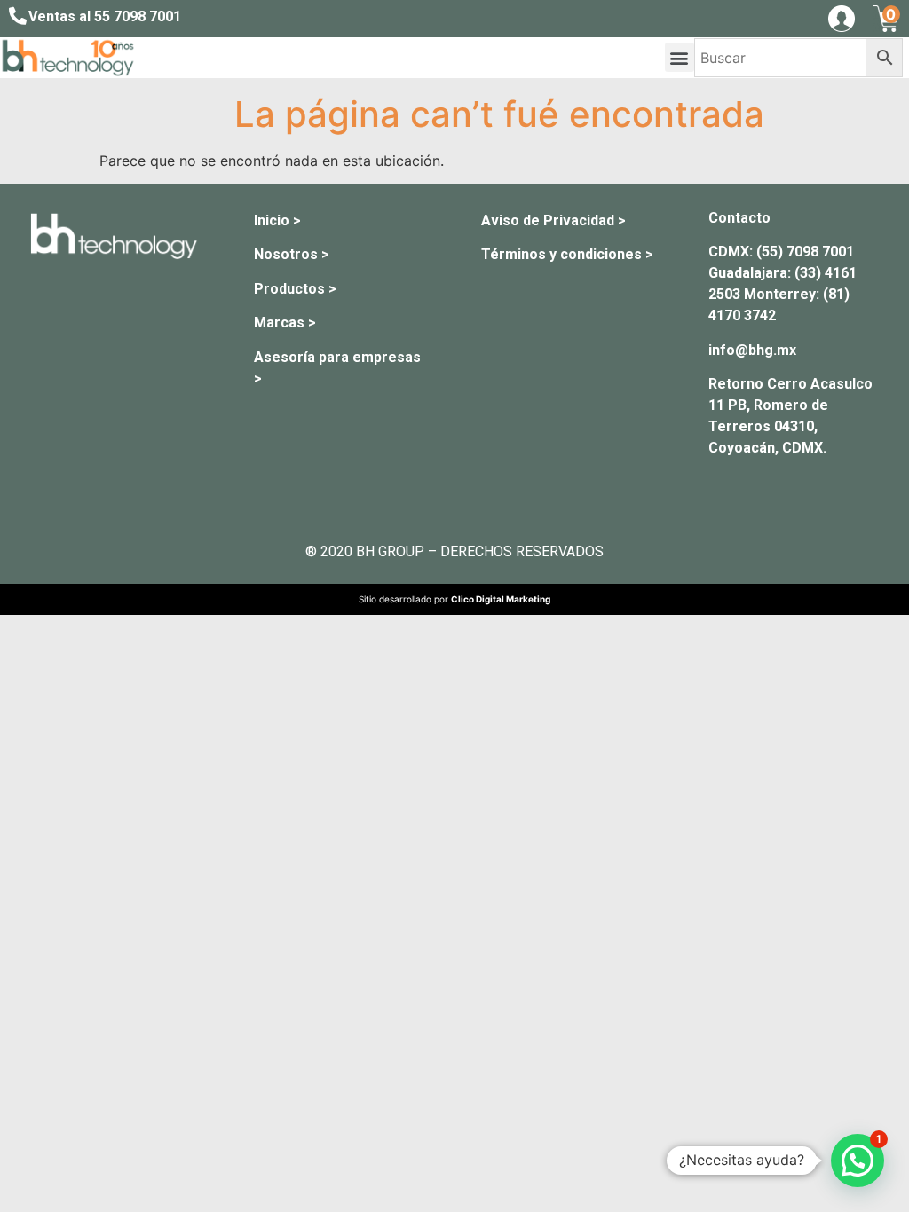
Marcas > (285, 322)
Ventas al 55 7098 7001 (104, 16)
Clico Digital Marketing (500, 599)
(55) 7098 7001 (805, 251)
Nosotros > (291, 254)
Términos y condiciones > (567, 254)
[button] (679, 57)
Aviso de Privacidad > (553, 220)
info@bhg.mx (752, 350)
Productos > (295, 288)
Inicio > (277, 220)
